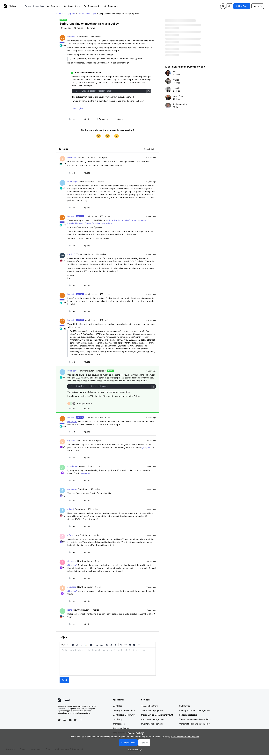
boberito (71, 36)
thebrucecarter (180, 104)
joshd (69, 610)
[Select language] (229, 6)
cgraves (71, 440)
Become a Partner (121, 728)
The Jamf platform (149, 706)
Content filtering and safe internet (194, 724)
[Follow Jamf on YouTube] (70, 720)
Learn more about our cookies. (185, 736)
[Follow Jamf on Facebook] (81, 720)
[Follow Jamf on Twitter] (59, 720)
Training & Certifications (124, 710)
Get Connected (71, 6)
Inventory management (152, 724)
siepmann (71, 561)
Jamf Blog (117, 719)
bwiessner (72, 157)
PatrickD (71, 254)
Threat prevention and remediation (195, 719)
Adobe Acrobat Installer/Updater (122, 220)
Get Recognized (91, 6)
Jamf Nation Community (124, 715)
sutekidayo (72, 181)
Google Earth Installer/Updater (99, 223)
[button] (241, 6)
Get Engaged (110, 6)
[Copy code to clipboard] (148, 91)
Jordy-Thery (179, 96)
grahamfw (72, 489)
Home (58, 13)
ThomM (176, 88)
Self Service (184, 706)
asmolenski (72, 466)
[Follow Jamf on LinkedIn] (64, 720)
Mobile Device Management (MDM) (157, 715)
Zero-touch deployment (152, 710)
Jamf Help (118, 706)
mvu (175, 71)
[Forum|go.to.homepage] (10, 6)
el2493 (70, 509)
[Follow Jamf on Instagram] (75, 720)
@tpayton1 (72, 421)
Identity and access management (194, 710)
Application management (152, 719)
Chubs (176, 80)
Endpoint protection (188, 715)
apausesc (71, 587)
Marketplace (119, 724)
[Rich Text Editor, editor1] (108, 661)
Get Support (53, 6)
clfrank (70, 535)
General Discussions (34, 6)
